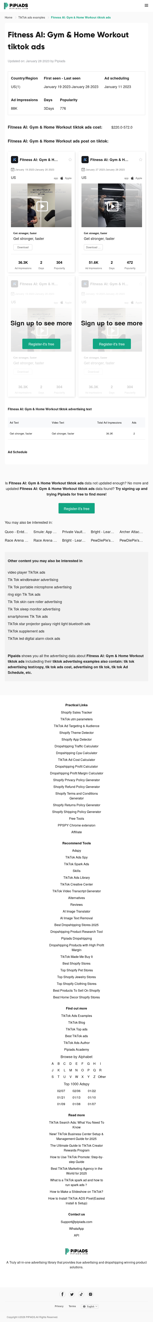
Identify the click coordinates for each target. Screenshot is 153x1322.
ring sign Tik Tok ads (24, 594)
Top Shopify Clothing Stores (76, 983)
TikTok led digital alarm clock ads (34, 638)
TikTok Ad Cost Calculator (76, 759)
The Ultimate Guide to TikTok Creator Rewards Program (76, 1147)
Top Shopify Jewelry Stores (76, 977)
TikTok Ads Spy (76, 857)
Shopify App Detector (77, 739)
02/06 (76, 1090)
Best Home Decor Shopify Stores (76, 997)
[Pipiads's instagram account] (90, 1294)
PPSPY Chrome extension (76, 825)
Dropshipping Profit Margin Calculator (76, 773)
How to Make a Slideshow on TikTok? (76, 1191)
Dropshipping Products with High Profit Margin (76, 947)
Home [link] (9, 17)
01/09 (61, 1104)
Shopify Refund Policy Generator (76, 786)
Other (100, 1076)
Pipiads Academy (76, 1049)
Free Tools (76, 818)
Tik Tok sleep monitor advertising (34, 608)
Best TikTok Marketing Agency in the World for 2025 (76, 1171)
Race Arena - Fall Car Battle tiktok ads (19, 540)
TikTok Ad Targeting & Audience (76, 726)
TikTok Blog (76, 1022)
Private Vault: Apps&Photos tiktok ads (76, 531)
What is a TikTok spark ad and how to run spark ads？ (76, 1182)
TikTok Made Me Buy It (76, 956)
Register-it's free (41, 343)
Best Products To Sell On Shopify (76, 990)
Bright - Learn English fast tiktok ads (105, 531)
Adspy (76, 850)
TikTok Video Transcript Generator (76, 891)
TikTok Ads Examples (76, 1015)
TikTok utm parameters (76, 719)
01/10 (92, 1097)
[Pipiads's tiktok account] (81, 1294)
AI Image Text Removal (76, 918)
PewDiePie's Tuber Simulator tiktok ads (105, 540)
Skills (76, 870)
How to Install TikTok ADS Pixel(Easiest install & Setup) (76, 1200)
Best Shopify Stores (76, 963)
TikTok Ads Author (77, 1042)
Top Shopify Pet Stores (76, 970)
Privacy (59, 1306)
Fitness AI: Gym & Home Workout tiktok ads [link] (81, 17)
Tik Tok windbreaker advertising (33, 579)
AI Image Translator (76, 911)
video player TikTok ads (26, 572)
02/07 (61, 1090)
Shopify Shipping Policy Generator (76, 811)
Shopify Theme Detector (76, 732)
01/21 (61, 1097)
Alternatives (76, 897)
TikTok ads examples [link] (32, 17)
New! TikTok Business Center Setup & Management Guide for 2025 (76, 1136)
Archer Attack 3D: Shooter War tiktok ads (134, 531)
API (76, 1235)
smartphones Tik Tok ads (28, 616)
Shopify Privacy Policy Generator (76, 780)
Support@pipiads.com (76, 1221)
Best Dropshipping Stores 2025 (76, 924)
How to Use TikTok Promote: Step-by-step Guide (76, 1159)
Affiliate (76, 832)
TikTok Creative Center (76, 884)
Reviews (76, 904)
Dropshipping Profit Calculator (76, 766)
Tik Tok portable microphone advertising (40, 586)
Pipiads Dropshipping (76, 938)
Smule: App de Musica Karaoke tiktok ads (47, 531)
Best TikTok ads (76, 1036)
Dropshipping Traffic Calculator (76, 746)
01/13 (76, 1097)
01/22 (92, 1090)
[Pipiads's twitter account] (72, 1294)
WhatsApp (76, 1228)
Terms (72, 1306)
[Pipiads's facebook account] (62, 1294)
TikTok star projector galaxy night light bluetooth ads (49, 623)
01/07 (92, 1104)
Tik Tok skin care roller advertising (35, 601)
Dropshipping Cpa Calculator (76, 753)
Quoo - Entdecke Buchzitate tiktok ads (19, 531)
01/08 (76, 1104)
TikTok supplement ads (26, 630)
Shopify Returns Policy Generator (76, 805)
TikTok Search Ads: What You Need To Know (76, 1124)
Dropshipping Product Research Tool (76, 931)
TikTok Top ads (76, 1029)
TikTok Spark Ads (76, 864)
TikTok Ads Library (76, 877)
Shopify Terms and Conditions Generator (76, 795)
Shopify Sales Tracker (76, 712)
